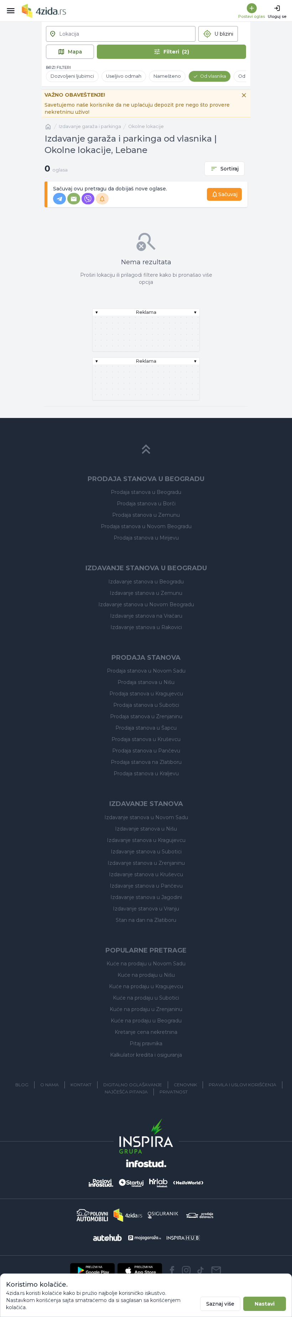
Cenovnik (185, 1084)
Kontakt (81, 1084)
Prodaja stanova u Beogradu (146, 492)
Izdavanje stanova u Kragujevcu (146, 840)
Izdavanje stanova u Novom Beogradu (146, 604)
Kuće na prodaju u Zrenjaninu (146, 1009)
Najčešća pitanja (126, 1091)
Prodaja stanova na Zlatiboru (146, 762)
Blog (21, 1084)
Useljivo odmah (123, 76)
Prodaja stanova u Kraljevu (146, 773)
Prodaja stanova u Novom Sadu (146, 671)
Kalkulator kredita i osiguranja (146, 1055)
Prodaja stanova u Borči (146, 503)
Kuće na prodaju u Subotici (146, 998)
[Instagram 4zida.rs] (186, 1270)
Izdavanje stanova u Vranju (146, 908)
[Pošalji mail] (216, 1270)
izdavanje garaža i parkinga (90, 126)
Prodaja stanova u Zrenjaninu (146, 716)
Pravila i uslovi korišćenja (242, 1084)
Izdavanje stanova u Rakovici (146, 627)
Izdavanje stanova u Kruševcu (146, 874)
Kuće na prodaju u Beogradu (146, 1020)
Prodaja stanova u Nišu (146, 682)
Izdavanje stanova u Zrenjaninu (146, 863)
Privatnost (174, 1091)
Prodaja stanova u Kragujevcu (146, 693)
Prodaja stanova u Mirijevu (146, 538)
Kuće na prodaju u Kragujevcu (146, 986)
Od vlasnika (213, 76)
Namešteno (167, 76)
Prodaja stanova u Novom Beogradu (146, 526)
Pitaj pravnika (146, 1043)
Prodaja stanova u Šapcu (146, 728)
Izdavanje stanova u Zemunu (146, 593)
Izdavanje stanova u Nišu (146, 829)
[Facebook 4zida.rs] (172, 1270)
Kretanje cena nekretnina (146, 1032)
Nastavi (265, 1304)
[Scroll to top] (146, 449)
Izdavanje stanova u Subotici (146, 851)
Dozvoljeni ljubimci (72, 76)
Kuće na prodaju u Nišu (146, 975)
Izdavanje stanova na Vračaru (146, 616)
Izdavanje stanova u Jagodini (146, 897)
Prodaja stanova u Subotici (146, 705)
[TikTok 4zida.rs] (200, 1270)
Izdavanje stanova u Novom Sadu (146, 817)
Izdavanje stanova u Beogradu (146, 581)
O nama (49, 1084)
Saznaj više (220, 1304)
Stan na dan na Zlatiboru (146, 920)
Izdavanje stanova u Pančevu (146, 886)
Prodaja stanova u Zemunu (146, 515)
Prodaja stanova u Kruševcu (146, 739)
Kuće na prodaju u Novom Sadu (146, 963)
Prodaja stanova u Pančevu (146, 750)
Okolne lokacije (146, 126)
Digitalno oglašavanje (132, 1084)
